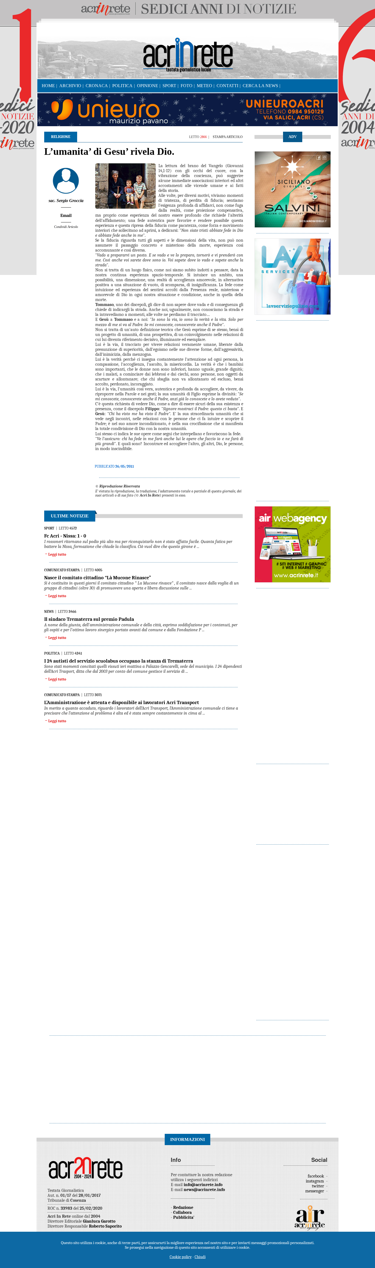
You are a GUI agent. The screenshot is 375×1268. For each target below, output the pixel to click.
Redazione (183, 1207)
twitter (318, 1186)
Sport (169, 85)
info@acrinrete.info (203, 1184)
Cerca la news (260, 85)
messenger (315, 1191)
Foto (186, 85)
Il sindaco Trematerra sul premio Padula (89, 619)
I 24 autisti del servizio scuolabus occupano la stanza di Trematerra (118, 661)
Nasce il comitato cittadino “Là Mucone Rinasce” (97, 578)
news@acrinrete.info (204, 1189)
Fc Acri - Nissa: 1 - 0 (65, 536)
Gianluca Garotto (99, 1221)
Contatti (227, 85)
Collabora (182, 1212)
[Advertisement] (292, 408)
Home (48, 85)
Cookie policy (181, 1256)
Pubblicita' (183, 1217)
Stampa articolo (228, 137)
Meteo (204, 85)
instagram (315, 1181)
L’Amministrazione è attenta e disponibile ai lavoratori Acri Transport (121, 702)
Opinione (147, 85)
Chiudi (200, 1256)
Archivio (70, 85)
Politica (122, 85)
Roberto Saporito (105, 1226)
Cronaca (97, 85)
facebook (316, 1176)
